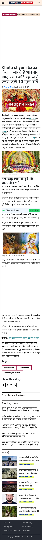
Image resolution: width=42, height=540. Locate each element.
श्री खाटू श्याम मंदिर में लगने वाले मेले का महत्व (24, 338)
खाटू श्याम (32, 118)
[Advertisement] (21, 39)
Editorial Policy (27, 527)
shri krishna (24, 368)
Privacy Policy (9, 527)
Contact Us (26, 530)
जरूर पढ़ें (5, 452)
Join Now (34, 210)
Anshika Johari (9, 87)
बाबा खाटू (32, 138)
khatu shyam (9, 368)
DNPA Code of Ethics (12, 530)
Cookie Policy (27, 523)
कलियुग (4, 131)
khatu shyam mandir (12, 373)
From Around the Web (13, 395)
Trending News (10, 403)
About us (7, 523)
